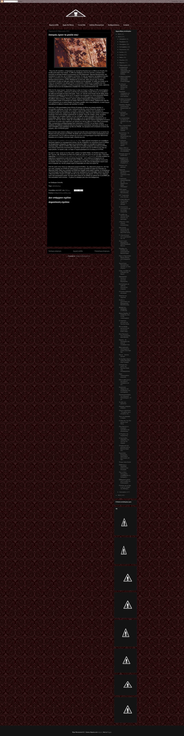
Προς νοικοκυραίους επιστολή (124, 375)
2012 (119, 495)
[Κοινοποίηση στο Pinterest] (82, 190)
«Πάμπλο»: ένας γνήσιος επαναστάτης (124, 223)
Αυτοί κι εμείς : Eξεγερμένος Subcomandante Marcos (124, 243)
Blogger (109, 732)
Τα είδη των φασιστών (122, 402)
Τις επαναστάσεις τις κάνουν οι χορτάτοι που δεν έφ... (125, 120)
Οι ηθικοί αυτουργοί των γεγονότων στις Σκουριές (125, 100)
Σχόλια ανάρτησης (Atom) (83, 256)
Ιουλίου (121, 52)
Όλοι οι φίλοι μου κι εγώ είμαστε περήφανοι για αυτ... (125, 382)
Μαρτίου (122, 62)
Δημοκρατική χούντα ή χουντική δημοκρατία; (123, 279)
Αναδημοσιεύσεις (113, 25)
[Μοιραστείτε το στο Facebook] (80, 190)
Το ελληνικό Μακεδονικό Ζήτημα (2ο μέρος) (123, 86)
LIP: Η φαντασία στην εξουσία (124, 196)
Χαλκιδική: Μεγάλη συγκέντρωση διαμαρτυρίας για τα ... (125, 107)
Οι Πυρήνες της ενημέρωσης (123, 434)
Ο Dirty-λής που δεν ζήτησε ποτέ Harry (125, 422)
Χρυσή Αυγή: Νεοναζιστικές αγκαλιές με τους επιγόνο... (124, 266)
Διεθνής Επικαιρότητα (97, 25)
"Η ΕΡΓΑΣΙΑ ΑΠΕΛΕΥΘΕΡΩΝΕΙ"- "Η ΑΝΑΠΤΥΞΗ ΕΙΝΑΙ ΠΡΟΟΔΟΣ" (124, 183)
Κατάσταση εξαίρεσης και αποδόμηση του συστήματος (124, 389)
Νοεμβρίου (122, 41)
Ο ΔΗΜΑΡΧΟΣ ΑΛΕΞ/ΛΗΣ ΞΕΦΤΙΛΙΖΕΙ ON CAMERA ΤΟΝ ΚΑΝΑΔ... (124, 71)
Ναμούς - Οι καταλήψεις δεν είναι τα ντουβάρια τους (124, 342)
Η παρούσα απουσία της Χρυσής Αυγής (124, 322)
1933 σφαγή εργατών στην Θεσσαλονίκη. (124, 191)
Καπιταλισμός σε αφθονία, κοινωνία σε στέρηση (124, 286)
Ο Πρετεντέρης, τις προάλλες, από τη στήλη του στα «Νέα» (65, 140)
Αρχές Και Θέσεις (68, 25)
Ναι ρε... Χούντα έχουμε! (124, 355)
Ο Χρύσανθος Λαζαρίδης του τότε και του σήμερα (124, 440)
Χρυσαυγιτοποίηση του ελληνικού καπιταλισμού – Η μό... (125, 397)
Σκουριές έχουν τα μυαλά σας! (124, 154)
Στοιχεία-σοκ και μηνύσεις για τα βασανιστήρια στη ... (124, 448)
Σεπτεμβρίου (123, 47)
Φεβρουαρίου (123, 65)
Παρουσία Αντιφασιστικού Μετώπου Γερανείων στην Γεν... (124, 173)
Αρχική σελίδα (54, 25)
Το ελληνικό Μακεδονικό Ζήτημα (123, 113)
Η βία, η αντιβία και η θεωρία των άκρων (124, 272)
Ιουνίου (121, 55)
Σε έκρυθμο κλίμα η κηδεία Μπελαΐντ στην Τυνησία (125, 360)
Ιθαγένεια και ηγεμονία (123, 296)
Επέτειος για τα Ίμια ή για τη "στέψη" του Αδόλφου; (125, 487)
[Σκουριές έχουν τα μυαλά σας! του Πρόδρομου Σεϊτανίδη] (80, 67)
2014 (119, 34)
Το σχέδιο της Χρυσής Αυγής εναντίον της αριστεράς (124, 217)
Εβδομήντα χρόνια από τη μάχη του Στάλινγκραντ (125, 481)
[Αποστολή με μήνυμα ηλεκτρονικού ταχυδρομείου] (75, 190)
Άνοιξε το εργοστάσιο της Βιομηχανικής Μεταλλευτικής (124, 302)
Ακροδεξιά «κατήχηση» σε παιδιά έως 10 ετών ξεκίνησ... (124, 94)
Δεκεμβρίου (123, 39)
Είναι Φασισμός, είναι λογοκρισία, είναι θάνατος (124, 335)
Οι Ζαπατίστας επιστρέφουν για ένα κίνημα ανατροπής (124, 209)
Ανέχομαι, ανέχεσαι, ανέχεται (125, 407)
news (69, 193)
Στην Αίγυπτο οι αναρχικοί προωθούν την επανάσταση (124, 429)
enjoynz (100, 732)
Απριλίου (122, 60)
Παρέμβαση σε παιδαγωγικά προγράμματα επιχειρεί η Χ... (124, 160)
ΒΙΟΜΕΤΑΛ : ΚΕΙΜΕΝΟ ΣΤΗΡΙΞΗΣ (123, 309)
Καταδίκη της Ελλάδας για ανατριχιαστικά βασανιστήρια (124, 251)
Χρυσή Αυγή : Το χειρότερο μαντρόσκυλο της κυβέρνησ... (125, 135)
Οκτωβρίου (123, 44)
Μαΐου (121, 57)
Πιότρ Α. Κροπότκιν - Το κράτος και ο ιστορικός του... (125, 412)
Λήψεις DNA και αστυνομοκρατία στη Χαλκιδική (124, 149)
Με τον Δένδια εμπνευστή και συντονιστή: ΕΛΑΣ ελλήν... (124, 329)
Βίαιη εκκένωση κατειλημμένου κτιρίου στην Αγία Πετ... (125, 349)
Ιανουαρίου (123, 492)
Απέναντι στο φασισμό (123, 166)
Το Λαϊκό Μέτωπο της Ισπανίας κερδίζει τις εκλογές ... (124, 202)
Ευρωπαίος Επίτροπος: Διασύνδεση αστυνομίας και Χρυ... (124, 456)
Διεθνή (65, 193)
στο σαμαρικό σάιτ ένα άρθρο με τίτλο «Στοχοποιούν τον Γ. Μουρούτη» (75, 156)
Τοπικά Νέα (81, 25)
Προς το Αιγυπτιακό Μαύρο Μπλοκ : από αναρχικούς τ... (125, 258)
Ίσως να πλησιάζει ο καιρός (124, 417)
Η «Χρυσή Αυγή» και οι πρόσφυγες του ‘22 (125, 236)
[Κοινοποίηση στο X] (78, 190)
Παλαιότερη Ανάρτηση (102, 251)
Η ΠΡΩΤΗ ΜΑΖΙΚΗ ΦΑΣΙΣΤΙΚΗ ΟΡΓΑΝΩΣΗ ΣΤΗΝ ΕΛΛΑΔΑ (124, 79)
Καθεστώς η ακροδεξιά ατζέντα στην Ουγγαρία (123, 467)
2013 (119, 37)
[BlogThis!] (77, 190)
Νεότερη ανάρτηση (55, 251)
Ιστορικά (126, 25)
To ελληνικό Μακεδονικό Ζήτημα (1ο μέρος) (123, 143)
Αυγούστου (123, 49)
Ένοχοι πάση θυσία (125, 462)
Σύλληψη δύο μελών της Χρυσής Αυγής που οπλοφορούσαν (124, 368)
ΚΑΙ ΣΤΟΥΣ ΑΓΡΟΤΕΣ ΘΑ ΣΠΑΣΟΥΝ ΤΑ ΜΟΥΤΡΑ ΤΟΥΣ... (125, 230)
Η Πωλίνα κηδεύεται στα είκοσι (125, 292)
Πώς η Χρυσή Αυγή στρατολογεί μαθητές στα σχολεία (125, 128)
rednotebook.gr (56, 186)
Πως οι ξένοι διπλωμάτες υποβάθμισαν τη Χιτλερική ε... (124, 474)
